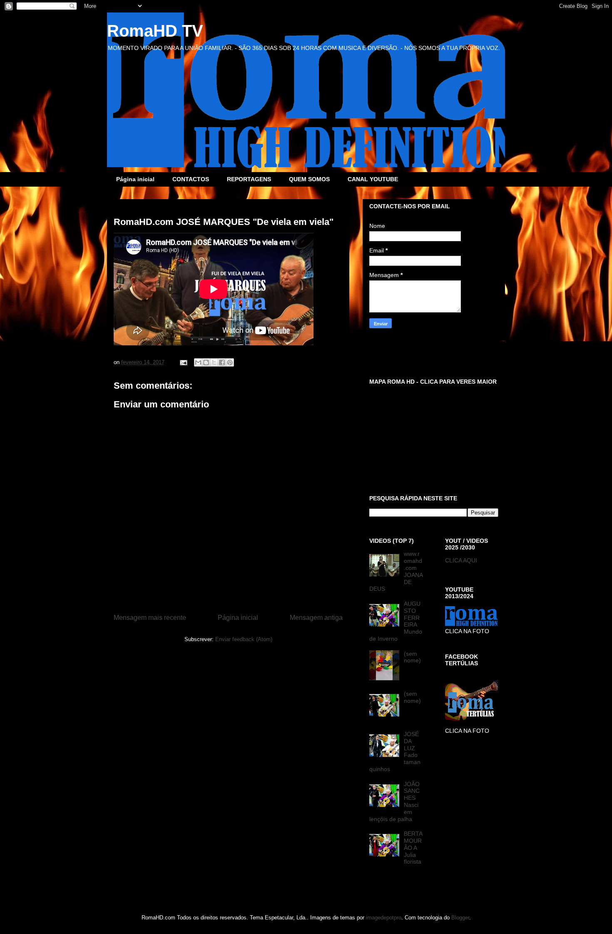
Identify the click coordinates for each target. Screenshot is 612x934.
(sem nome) (412, 657)
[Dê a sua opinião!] (206, 362)
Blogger (460, 917)
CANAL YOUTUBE (373, 179)
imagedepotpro (383, 917)
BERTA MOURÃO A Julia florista (413, 847)
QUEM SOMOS (309, 179)
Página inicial (135, 179)
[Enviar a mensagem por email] (198, 362)
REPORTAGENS (249, 179)
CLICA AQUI (461, 560)
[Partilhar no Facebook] (222, 362)
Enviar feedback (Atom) (243, 639)
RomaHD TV (155, 31)
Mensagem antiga (316, 617)
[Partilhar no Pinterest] (230, 362)
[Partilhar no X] (214, 362)
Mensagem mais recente (150, 617)
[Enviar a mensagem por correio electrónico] (183, 362)
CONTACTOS (190, 179)
